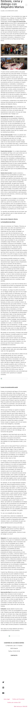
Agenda (14, 673)
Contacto (14, 676)
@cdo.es (16, 658)
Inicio (14, 665)
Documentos (14, 670)
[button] (26, 5)
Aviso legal (7, 699)
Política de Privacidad (18, 699)
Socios (14, 668)
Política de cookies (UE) (14, 702)
